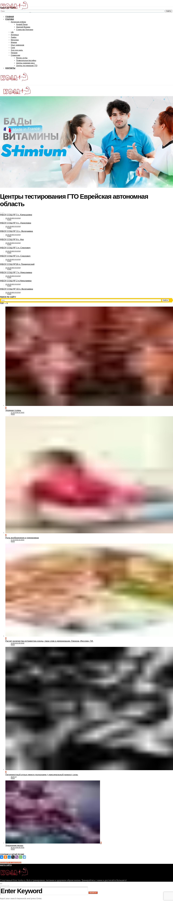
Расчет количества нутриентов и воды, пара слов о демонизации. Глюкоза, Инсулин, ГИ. (49, 641)
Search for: (5, 885)
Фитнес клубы (21, 58)
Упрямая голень (13, 410)
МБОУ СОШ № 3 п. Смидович (15, 256)
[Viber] (16, 857)
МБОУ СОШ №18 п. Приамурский (17, 264)
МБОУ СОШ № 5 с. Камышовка (16, 215)
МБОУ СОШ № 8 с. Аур (12, 239)
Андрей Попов (22, 24)
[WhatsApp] (20, 857)
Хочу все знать (17, 50)
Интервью (15, 35)
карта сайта (6, 865)
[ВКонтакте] (1, 857)
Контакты (10, 68)
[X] (13, 857)
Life (12, 32)
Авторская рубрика (18, 22)
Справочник (15, 55)
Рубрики (9, 19)
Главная (9, 17)
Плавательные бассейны (26, 60)
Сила (13, 48)
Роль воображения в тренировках (22, 538)
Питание (14, 53)
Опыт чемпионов (17, 45)
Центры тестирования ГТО (26, 66)
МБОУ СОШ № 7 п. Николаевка (16, 272)
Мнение (14, 42)
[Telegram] (24, 857)
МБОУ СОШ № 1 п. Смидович (15, 248)
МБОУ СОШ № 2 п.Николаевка (15, 281)
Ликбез (13, 37)
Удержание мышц (14, 845)
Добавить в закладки (10, 862)
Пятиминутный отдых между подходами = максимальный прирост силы (41, 775)
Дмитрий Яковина (23, 27)
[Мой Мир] (9, 857)
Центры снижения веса (25, 63)
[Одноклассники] (5, 857)
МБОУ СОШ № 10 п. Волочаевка (16, 289)
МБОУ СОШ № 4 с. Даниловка (15, 223)
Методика (15, 40)
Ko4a (9, 219)
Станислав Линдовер (24, 30)
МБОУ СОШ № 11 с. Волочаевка (16, 231)
